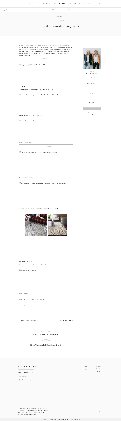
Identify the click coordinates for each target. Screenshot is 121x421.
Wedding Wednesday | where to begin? (47, 334)
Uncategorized (61, 20)
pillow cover (39, 178)
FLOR (30, 261)
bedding (48, 209)
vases (21, 293)
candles (26, 293)
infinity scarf (39, 115)
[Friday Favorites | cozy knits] (92, 58)
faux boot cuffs (30, 115)
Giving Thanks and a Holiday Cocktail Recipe (46, 345)
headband (22, 115)
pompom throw (30, 178)
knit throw (22, 178)
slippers (21, 142)
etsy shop (31, 89)
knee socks (28, 142)
